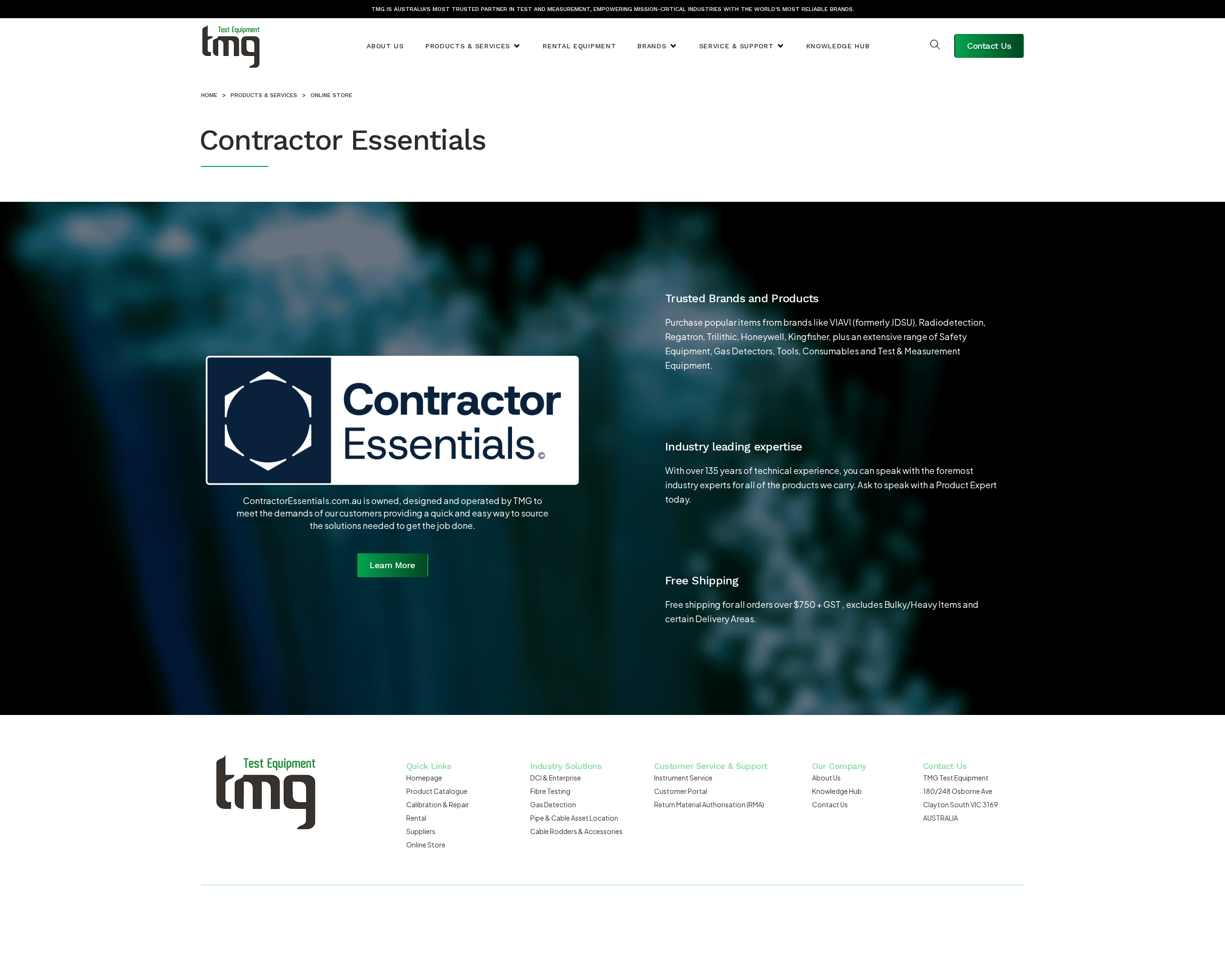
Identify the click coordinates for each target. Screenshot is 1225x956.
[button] (473, 46)
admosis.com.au (747, 908)
